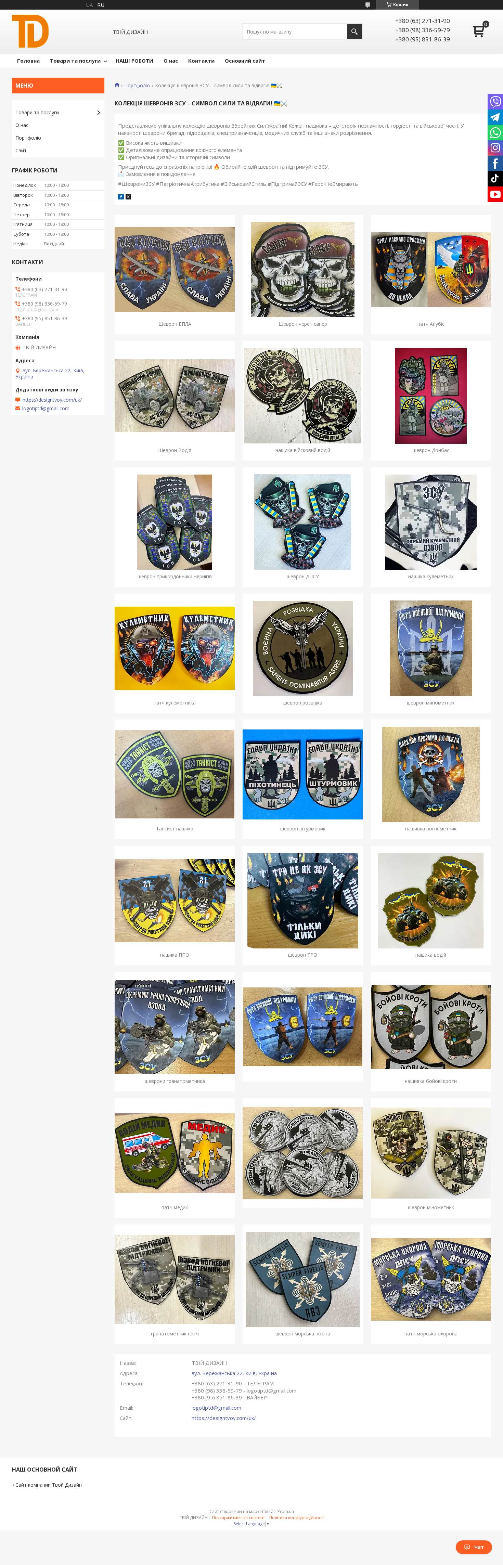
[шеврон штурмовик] (303, 774)
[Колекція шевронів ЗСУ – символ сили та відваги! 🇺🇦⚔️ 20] (303, 1027)
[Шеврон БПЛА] (175, 270)
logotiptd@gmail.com (216, 1407)
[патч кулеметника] (175, 648)
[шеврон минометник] (431, 648)
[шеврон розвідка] (303, 648)
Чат (479, 1547)
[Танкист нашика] (175, 774)
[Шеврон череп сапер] (303, 270)
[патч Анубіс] (431, 270)
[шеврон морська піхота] (303, 1279)
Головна (28, 60)
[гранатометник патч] (175, 1279)
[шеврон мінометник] (431, 1153)
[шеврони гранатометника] (175, 1027)
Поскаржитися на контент (238, 1518)
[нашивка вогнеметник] (431, 774)
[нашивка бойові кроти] (431, 1027)
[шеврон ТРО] (303, 900)
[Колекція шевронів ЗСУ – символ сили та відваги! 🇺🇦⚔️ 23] (303, 1153)
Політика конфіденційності (296, 1518)
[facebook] (121, 197)
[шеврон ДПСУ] (303, 522)
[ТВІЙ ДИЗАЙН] (30, 32)
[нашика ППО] (175, 900)
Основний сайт (245, 60)
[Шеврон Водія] (175, 396)
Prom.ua (286, 1511)
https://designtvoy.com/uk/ (224, 1417)
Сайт (21, 150)
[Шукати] (354, 31)
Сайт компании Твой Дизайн (48, 1485)
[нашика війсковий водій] (303, 396)
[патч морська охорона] (431, 1279)
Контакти (201, 60)
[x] (128, 197)
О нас (171, 60)
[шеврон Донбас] (431, 396)
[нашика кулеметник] (431, 522)
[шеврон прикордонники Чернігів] (175, 522)
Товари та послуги (75, 60)
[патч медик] (175, 1153)
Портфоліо (137, 85)
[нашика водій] (431, 900)
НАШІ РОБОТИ (134, 60)
